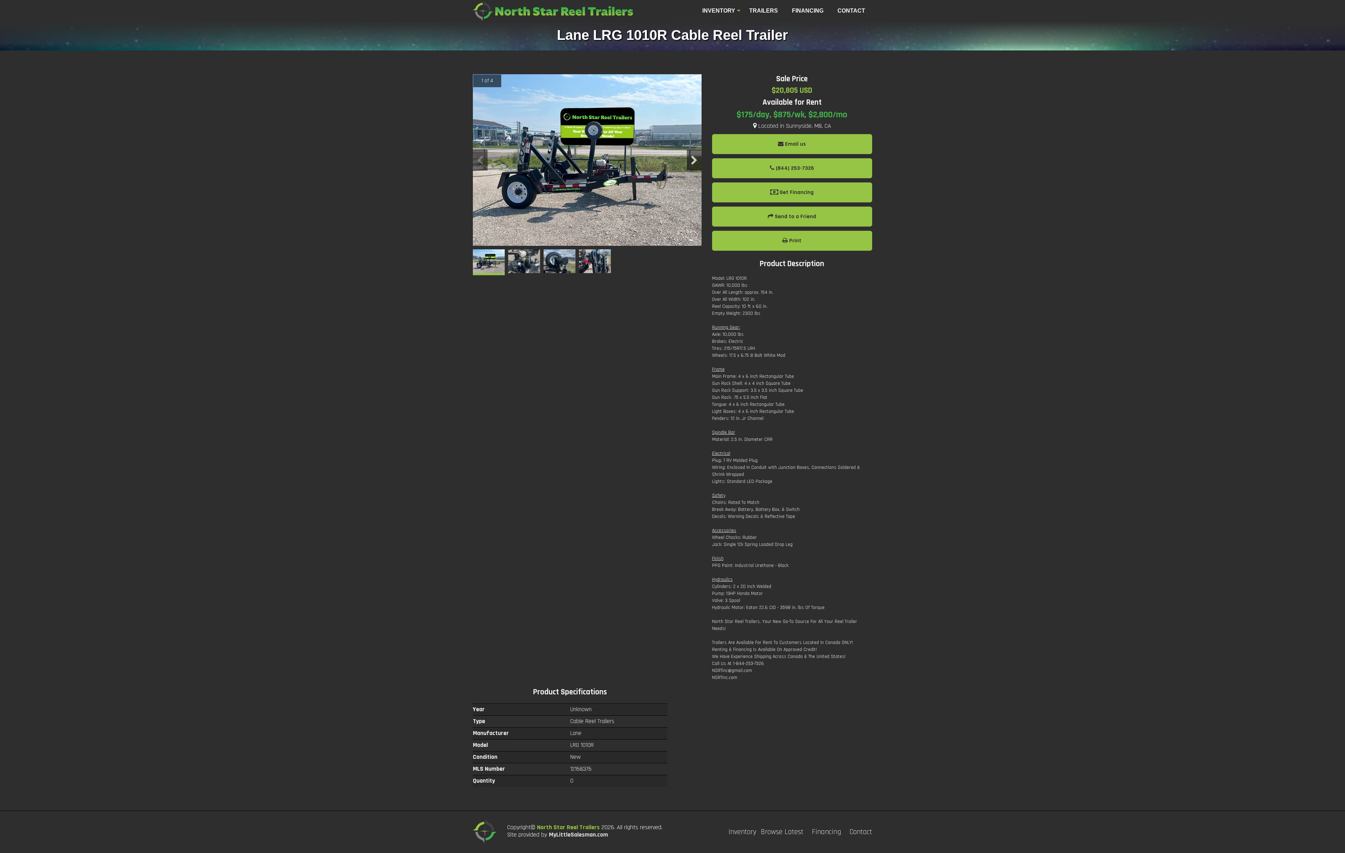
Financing (826, 832)
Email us (795, 144)
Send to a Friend (794, 216)
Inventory (718, 11)
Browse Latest (782, 832)
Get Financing (796, 192)
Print (794, 240)
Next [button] (694, 160)
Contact (860, 832)
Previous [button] (480, 160)
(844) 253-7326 (794, 168)
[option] (587, 160)
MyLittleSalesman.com (578, 835)
